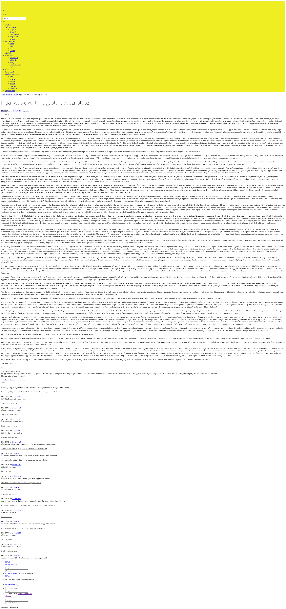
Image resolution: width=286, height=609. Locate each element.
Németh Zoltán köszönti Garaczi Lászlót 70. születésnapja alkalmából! (23, 528)
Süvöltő (8, 53)
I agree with (12, 594)
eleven (12, 81)
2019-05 (15, 95)
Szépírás (13, 29)
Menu (3, 21)
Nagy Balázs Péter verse (9, 415)
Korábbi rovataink (12, 74)
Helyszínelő (9, 55)
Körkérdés (13, 60)
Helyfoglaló (14, 37)
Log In (7, 562)
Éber (11, 77)
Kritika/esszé (10, 41)
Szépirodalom (10, 27)
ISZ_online (16, 396)
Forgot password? (12, 573)
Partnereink (9, 72)
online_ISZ (16, 453)
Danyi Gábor (10, 380)
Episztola (13, 32)
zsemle (12, 39)
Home (3, 95)
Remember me (27, 573)
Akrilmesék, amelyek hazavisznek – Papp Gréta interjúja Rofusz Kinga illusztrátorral (28, 505)
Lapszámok (9, 69)
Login (7, 14)
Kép (11, 46)
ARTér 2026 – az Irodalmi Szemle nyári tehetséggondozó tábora (21, 483)
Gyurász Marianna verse (9, 551)
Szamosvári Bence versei (9, 494)
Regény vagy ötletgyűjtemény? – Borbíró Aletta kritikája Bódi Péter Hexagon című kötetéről (29, 392)
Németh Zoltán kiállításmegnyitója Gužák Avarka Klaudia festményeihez (24, 449)
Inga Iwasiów (20, 380)
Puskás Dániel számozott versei (11, 403)
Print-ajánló (14, 34)
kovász (12, 84)
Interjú (12, 62)
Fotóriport (13, 67)
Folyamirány (14, 88)
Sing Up (8, 596)
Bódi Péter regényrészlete (9, 437)
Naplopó (13, 86)
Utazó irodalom (15, 65)
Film (11, 48)
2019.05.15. (17, 111)
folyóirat (9, 95)
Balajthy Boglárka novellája (9, 426)
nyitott (12, 79)
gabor (27, 111)
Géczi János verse (6, 471)
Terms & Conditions (25, 594)
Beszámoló (14, 58)
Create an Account (12, 564)
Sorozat (12, 51)
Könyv (12, 44)
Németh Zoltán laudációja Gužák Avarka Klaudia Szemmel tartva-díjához (24, 460)
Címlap (8, 25)
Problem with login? (12, 584)
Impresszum (10, 91)
